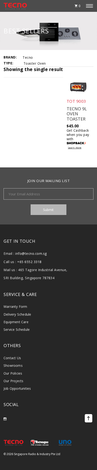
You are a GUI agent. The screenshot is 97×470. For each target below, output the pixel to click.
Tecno (28, 57)
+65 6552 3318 (29, 262)
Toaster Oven (35, 63)
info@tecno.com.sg (31, 253)
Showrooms (13, 365)
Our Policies (13, 373)
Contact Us (12, 358)
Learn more (74, 148)
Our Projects (13, 381)
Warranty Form (15, 306)
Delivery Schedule (17, 314)
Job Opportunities (17, 388)
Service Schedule (17, 329)
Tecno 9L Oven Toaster (77, 114)
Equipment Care (16, 322)
